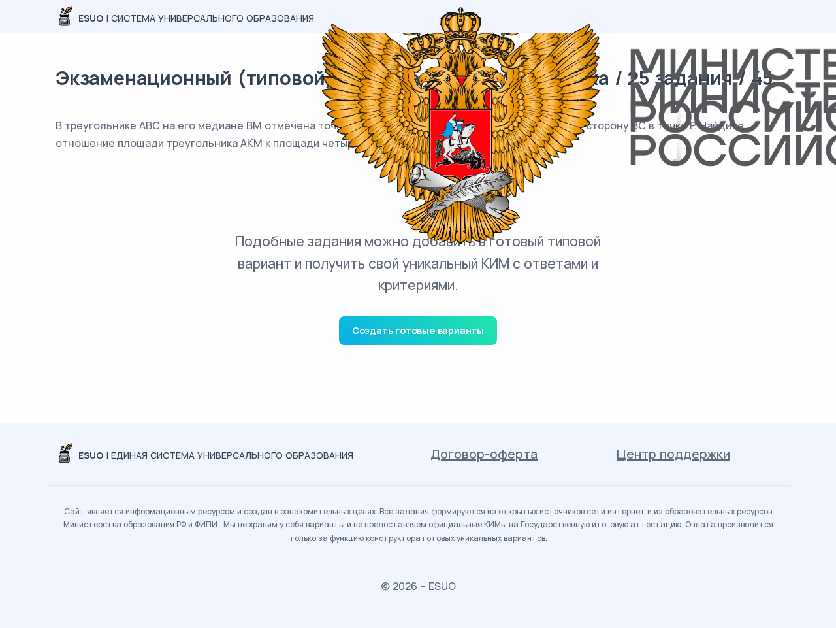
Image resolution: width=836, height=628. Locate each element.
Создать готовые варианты (418, 330)
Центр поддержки (673, 454)
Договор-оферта (484, 454)
